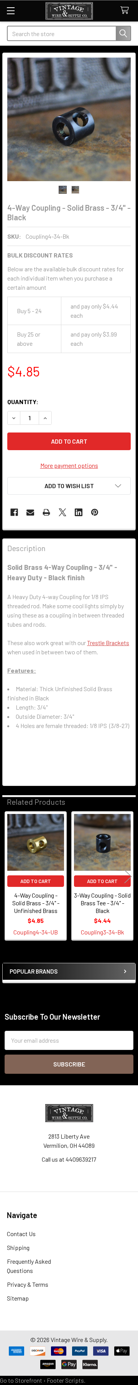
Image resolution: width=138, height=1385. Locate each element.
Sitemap (18, 1298)
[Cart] (126, 10)
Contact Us (21, 1233)
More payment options (69, 465)
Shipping (18, 1247)
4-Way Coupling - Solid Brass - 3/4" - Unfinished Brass (35, 902)
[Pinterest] (95, 512)
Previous (10, 876)
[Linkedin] (78, 512)
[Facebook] (14, 512)
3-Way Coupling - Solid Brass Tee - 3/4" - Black (102, 902)
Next (128, 876)
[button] (69, 486)
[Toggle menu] (10, 10)
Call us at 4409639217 (69, 1159)
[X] (62, 512)
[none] (69, 119)
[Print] (46, 512)
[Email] (30, 512)
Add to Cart (35, 881)
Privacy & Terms (27, 1284)
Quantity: (22, 401)
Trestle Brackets (108, 642)
